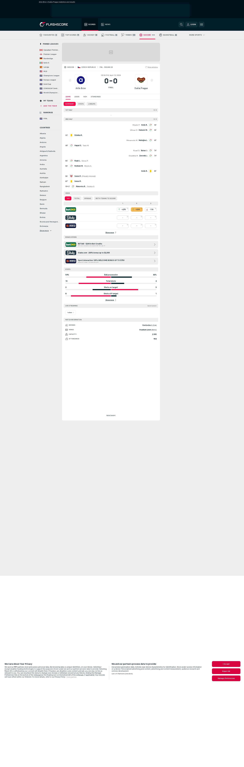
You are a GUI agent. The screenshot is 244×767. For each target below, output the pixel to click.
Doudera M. (133, 156)
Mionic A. (88, 166)
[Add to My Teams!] (70, 80)
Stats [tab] (81, 104)
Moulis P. (136, 125)
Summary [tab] (69, 104)
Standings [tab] (96, 97)
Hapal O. (78, 145)
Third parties (71, 677)
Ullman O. (134, 130)
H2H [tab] (85, 97)
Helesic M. (143, 130)
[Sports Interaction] (70, 225)
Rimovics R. (81, 186)
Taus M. (86, 145)
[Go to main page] (56, 24)
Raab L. (77, 161)
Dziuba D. (91, 186)
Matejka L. (143, 140)
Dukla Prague (141, 88)
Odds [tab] (76, 97)
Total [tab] (77, 198)
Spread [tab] (87, 198)
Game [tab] (68, 97)
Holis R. (144, 125)
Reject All (226, 671)
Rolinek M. (78, 166)
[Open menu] (201, 24)
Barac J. (144, 150)
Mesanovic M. (132, 140)
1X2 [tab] (68, 198)
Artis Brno (81, 88)
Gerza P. (85, 161)
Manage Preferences (226, 678)
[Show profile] (81, 80)
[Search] (181, 24)
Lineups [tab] (91, 104)
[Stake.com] (70, 217)
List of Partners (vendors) (122, 674)
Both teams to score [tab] (106, 198)
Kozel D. (136, 150)
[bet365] (70, 209)
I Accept (226, 664)
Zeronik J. (143, 156)
